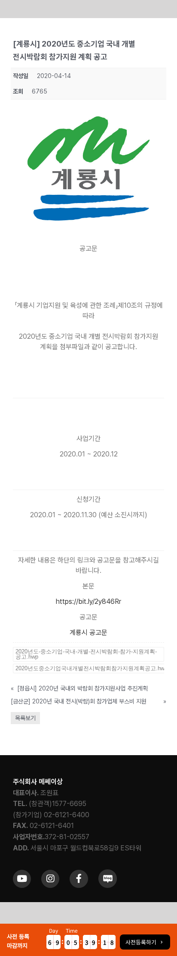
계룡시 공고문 (88, 632)
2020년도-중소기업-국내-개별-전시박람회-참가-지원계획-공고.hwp (86, 654)
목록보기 (25, 718)
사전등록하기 (140, 942)
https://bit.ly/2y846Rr (88, 601)
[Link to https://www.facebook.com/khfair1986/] (79, 879)
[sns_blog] (107, 873)
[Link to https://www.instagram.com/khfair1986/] (50, 879)
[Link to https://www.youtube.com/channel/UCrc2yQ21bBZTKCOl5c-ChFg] (22, 879)
